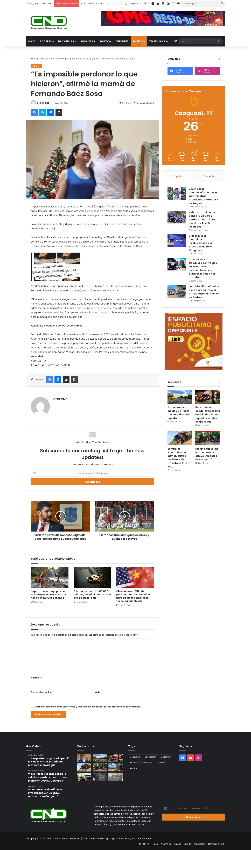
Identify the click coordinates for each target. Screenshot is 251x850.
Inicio (32, 41)
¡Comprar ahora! (216, 844)
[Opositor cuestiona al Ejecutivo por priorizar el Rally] (84, 758)
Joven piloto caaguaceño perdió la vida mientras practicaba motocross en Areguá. (203, 196)
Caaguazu (135, 756)
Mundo (137, 41)
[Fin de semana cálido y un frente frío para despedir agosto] (180, 397)
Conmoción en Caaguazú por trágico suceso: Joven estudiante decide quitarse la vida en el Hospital (203, 268)
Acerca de (166, 844)
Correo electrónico (42, 692)
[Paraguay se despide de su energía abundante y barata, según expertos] (84, 777)
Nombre (36, 677)
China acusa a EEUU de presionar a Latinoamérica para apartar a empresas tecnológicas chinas (133, 596)
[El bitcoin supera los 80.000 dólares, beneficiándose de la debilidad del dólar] (92, 577)
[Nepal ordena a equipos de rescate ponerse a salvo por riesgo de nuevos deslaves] (49, 577)
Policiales (88, 41)
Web (97, 692)
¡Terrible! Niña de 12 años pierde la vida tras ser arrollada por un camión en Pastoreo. (204, 292)
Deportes (122, 41)
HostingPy (145, 838)
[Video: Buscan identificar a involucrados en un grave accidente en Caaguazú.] (177, 240)
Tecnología (157, 41)
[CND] (48, 21)
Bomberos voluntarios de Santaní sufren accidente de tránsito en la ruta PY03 (179, 457)
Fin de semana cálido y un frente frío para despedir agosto (179, 413)
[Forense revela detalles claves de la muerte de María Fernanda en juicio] (115, 777)
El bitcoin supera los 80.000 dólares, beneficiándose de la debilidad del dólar (92, 594)
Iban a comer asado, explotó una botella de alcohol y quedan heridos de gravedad (207, 414)
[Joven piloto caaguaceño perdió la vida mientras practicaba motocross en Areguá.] (177, 193)
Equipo (177, 844)
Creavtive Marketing (97, 838)
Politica (105, 41)
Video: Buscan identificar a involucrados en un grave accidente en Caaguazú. (201, 243)
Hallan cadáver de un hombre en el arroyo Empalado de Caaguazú (206, 454)
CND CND (42, 103)
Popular (177, 176)
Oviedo (160, 762)
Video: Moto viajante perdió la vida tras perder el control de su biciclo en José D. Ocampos (203, 219)
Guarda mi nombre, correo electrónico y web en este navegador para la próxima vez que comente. (87, 706)
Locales (46, 41)
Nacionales (66, 41)
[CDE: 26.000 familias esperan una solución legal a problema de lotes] (100, 777)
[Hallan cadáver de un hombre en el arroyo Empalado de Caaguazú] (207, 438)
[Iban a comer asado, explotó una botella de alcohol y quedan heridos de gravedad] (207, 397)
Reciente (209, 176)
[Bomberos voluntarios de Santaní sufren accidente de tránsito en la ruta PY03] (180, 438)
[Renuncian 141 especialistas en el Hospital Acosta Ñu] (115, 767)
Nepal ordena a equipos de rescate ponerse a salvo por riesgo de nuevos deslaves (48, 594)
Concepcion (150, 756)
